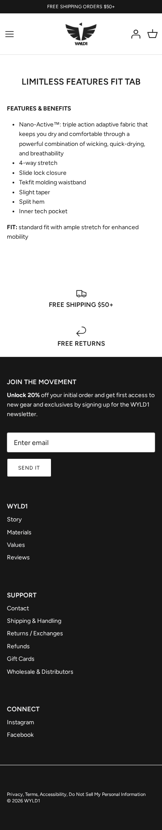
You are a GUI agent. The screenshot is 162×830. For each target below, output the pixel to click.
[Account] (133, 34)
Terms (31, 794)
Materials (19, 532)
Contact (18, 608)
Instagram (20, 722)
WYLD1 (32, 801)
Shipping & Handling (34, 621)
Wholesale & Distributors (40, 671)
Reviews (18, 557)
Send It (29, 468)
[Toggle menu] (9, 34)
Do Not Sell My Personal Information (107, 794)
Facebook (20, 734)
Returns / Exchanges (35, 633)
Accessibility (53, 794)
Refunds (18, 646)
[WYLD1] (81, 34)
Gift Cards (21, 659)
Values (16, 545)
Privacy (15, 794)
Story (14, 519)
